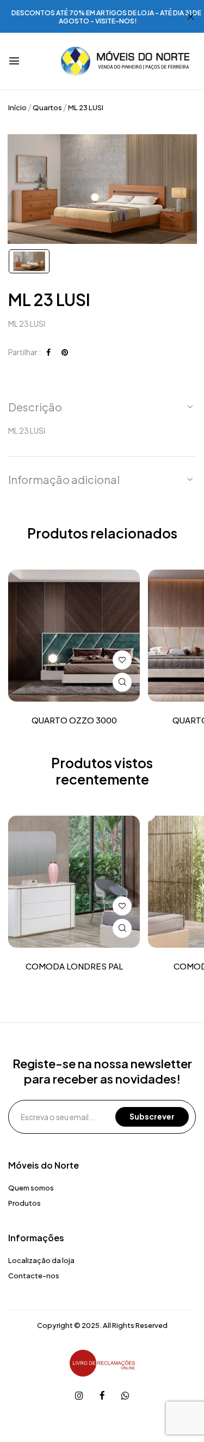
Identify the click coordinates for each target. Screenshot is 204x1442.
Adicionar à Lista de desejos (122, 659)
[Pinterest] (64, 352)
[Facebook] (48, 352)
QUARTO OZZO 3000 (74, 720)
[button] (102, 407)
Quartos (47, 107)
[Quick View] (122, 682)
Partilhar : (24, 352)
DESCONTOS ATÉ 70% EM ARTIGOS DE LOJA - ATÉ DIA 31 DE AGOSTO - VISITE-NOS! (106, 17)
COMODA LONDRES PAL (74, 966)
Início (17, 107)
